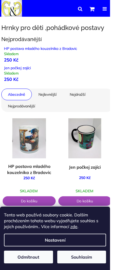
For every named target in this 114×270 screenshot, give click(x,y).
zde (73, 226)
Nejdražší (77, 94)
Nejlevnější (47, 94)
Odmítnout (28, 257)
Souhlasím (81, 257)
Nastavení (55, 240)
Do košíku (29, 201)
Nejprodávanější (21, 106)
